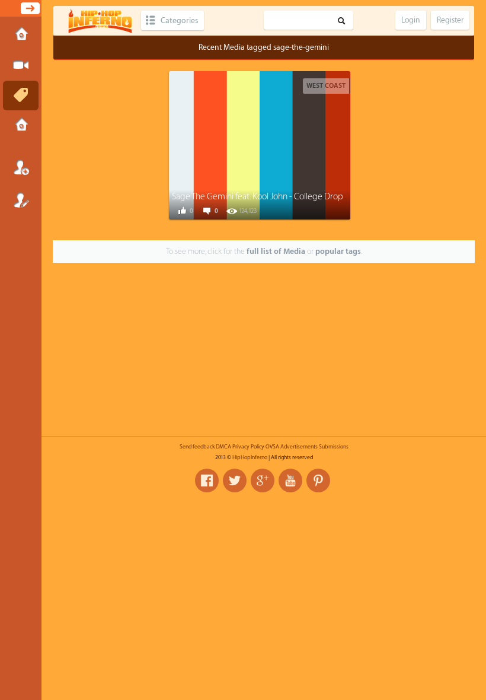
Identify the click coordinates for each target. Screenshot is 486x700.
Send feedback (197, 447)
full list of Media (276, 251)
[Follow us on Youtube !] (290, 480)
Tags (21, 95)
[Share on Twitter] (249, 144)
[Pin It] (303, 144)
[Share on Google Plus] (276, 144)
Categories (179, 20)
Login (21, 167)
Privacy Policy (248, 447)
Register (21, 200)
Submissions (21, 126)
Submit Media (21, 65)
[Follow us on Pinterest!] (318, 480)
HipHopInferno (249, 457)
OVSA (272, 447)
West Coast (326, 86)
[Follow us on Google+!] (262, 480)
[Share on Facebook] (223, 144)
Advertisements (299, 447)
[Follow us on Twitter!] (235, 480)
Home (21, 35)
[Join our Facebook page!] (207, 480)
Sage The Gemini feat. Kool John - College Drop (257, 197)
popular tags (338, 251)
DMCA (223, 447)
